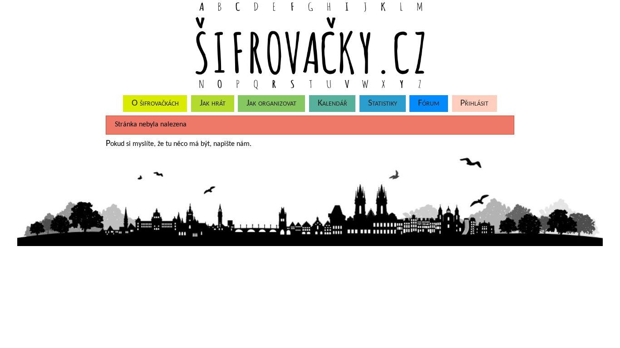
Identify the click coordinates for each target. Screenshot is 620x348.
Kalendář (332, 103)
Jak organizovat (271, 103)
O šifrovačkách (155, 103)
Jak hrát (213, 103)
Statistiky (382, 103)
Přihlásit (474, 103)
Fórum (428, 103)
